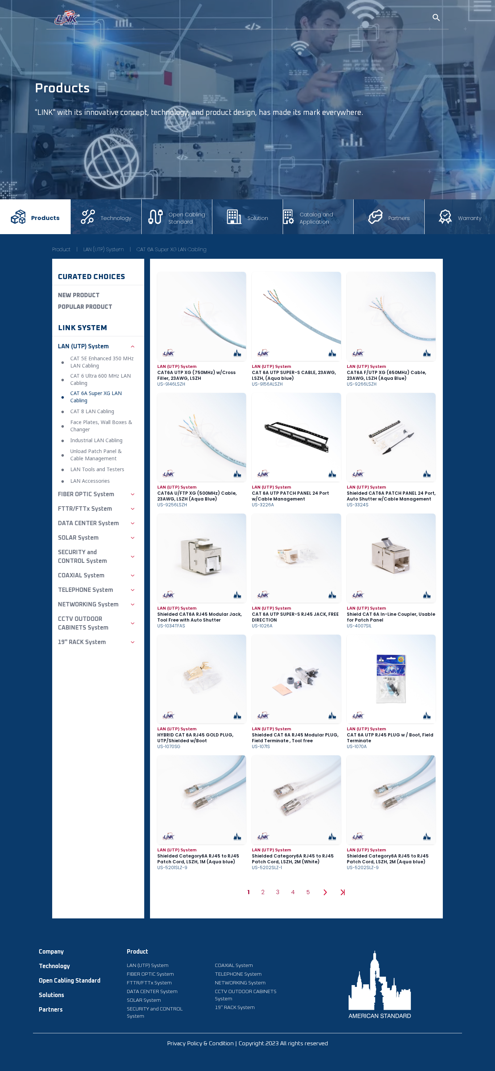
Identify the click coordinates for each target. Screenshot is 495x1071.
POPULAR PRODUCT (85, 307)
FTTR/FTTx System (149, 982)
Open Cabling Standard (69, 981)
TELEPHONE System (238, 974)
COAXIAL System (234, 965)
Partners (51, 1010)
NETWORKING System (240, 982)
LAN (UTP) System (103, 249)
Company (51, 952)
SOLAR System (144, 1000)
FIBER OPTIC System (150, 974)
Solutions (51, 995)
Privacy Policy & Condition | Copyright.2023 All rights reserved (247, 1043)
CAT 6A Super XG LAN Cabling (172, 249)
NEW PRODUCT (79, 295)
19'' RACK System (235, 1007)
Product (61, 249)
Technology (54, 966)
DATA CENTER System (152, 991)
